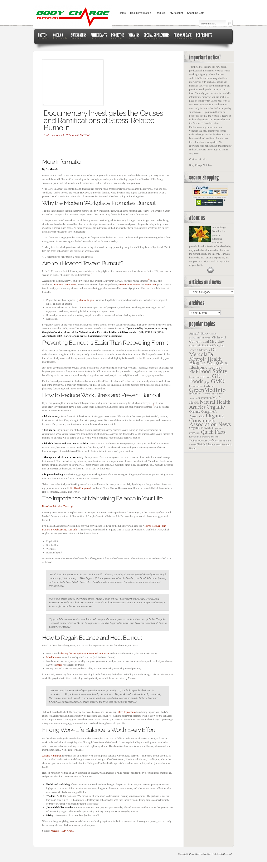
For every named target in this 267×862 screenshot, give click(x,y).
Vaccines (217, 440)
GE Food (206, 377)
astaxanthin (196, 337)
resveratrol (195, 436)
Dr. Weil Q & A (214, 363)
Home (122, 12)
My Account (176, 12)
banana (208, 337)
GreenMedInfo (207, 389)
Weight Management (209, 444)
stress (59, 664)
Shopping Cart (195, 12)
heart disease (70, 284)
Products (160, 12)
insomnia (58, 284)
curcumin (195, 345)
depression (150, 284)
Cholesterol (219, 337)
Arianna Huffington (52, 755)
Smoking (206, 436)
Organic (216, 406)
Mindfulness (52, 657)
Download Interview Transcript (57, 506)
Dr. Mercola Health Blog (205, 358)
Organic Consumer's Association (203, 413)
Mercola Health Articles (62, 830)
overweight (194, 432)
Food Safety (213, 371)
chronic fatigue (86, 299)
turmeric (207, 440)
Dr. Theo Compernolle (81, 487)
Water (194, 444)
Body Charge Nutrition (200, 854)
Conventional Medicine (206, 341)
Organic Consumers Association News (210, 419)
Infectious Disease (199, 393)
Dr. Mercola (82, 135)
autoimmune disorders (129, 284)
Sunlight (214, 436)
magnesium (205, 398)
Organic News (199, 427)
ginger (207, 382)
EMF (193, 371)
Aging (192, 333)
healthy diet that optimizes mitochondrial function (85, 653)
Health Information (140, 12)
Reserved (227, 854)
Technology (196, 440)
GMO (217, 381)
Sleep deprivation (126, 711)
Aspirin (212, 333)
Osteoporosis (216, 428)
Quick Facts (213, 431)
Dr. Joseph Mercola (206, 347)
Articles (202, 333)
